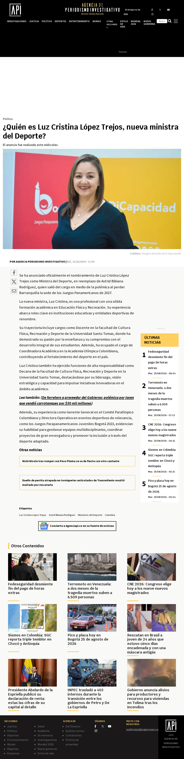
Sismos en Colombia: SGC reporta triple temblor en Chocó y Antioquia (162, 460)
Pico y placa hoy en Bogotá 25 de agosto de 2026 (162, 489)
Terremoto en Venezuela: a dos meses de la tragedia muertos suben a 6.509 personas (161, 399)
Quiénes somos (75, 731)
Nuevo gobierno (47, 749)
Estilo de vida (46, 753)
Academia (43, 731)
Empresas (13, 753)
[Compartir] (14, 273)
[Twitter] (104, 726)
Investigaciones (47, 740)
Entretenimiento (17, 740)
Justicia (12, 726)
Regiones (13, 749)
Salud (41, 726)
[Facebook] (98, 726)
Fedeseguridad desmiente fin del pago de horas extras (162, 362)
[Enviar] (14, 291)
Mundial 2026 (46, 744)
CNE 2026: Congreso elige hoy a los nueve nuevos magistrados (162, 432)
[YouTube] (111, 726)
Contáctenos (74, 735)
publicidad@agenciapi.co (142, 729)
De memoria (45, 735)
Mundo (11, 744)
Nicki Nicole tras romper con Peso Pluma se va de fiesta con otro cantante (70, 461)
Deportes (13, 735)
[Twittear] (14, 284)
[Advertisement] (92, 90)
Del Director (73, 726)
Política (8, 119)
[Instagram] (98, 731)
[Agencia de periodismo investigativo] (33, 10)
